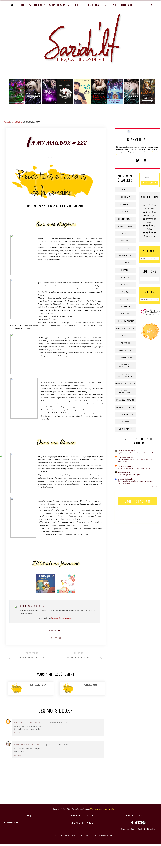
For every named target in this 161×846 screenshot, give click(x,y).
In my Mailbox (17, 122)
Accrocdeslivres (124, 472)
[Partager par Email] (60, 637)
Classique (125, 204)
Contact (127, 4)
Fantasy (125, 263)
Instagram (68, 618)
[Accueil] (12, 4)
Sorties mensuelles (65, 4)
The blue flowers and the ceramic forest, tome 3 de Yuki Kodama (135, 460)
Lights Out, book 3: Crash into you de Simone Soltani (136, 453)
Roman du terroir (125, 321)
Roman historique (125, 328)
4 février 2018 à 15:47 (58, 745)
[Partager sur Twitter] (56, 637)
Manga (125, 292)
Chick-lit (125, 197)
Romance (125, 343)
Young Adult (125, 429)
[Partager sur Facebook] (52, 637)
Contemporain (125, 219)
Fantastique (125, 255)
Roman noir (125, 335)
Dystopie (125, 241)
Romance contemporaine (125, 375)
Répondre (17, 733)
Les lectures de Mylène (127, 450)
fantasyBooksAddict (28, 745)
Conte (125, 211)
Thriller (125, 422)
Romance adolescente (125, 366)
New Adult (125, 299)
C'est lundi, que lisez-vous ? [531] (129, 474)
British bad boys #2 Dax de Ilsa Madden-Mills (134, 468)
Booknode (142, 829)
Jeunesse (125, 284)
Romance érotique (125, 407)
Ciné (113, 4)
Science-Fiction (125, 414)
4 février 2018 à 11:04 (57, 723)
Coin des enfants (31, 4)
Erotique (125, 248)
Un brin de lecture (125, 466)
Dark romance (125, 226)
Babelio (133, 829)
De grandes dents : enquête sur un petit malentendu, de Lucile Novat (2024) (136, 482)
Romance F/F (125, 350)
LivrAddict (151, 829)
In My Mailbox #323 (89, 685)
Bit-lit (125, 190)
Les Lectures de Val (28, 723)
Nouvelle (125, 306)
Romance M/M (125, 357)
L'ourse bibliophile (125, 479)
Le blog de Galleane (125, 457)
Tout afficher (156, 487)
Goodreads (125, 829)
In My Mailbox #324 (38, 685)
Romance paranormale (125, 391)
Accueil (7, 122)
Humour (125, 277)
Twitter (61, 618)
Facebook (54, 618)
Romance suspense (125, 400)
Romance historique (125, 383)
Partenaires (96, 4)
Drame (125, 233)
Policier (125, 314)
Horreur (125, 270)
